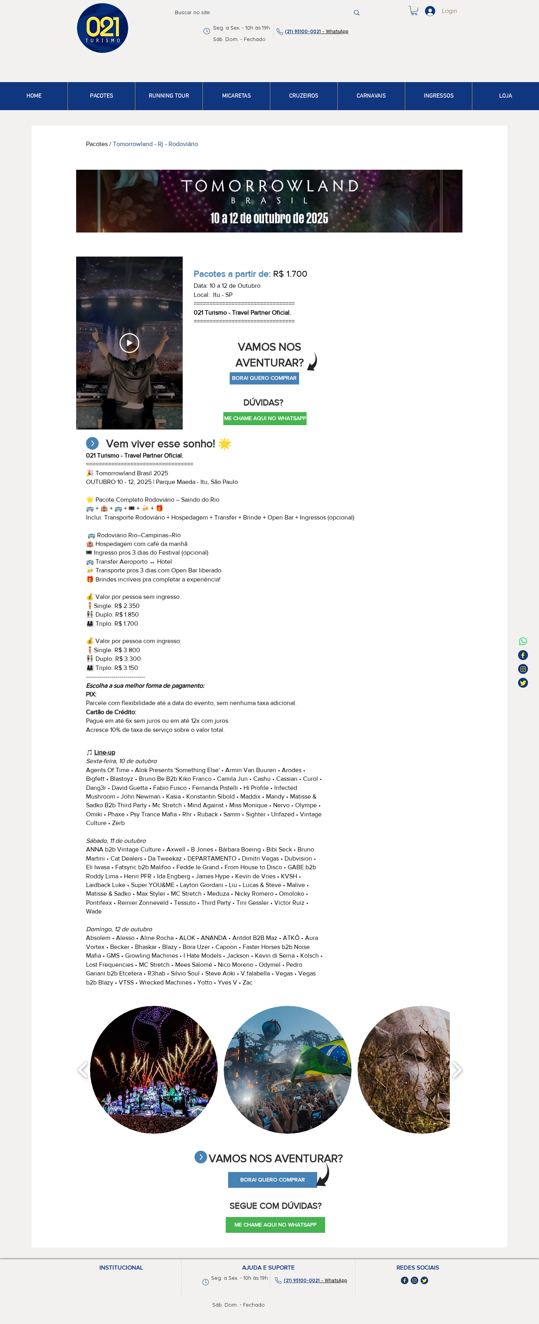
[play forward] (457, 1069)
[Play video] (129, 343)
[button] (414, 10)
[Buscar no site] (356, 13)
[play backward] (83, 1069)
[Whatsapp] (523, 641)
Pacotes (97, 144)
